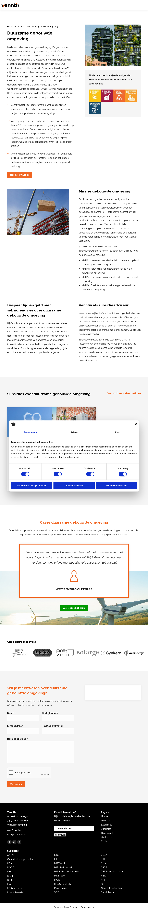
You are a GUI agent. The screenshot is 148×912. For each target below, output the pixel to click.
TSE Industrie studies (112, 871)
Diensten (105, 820)
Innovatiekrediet (15, 892)
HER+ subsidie (14, 888)
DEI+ (9, 863)
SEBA (104, 855)
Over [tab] (117, 432)
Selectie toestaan (74, 485)
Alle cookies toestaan (116, 485)
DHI (9, 871)
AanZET (11, 855)
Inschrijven (60, 835)
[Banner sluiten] (136, 424)
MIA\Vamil (59, 863)
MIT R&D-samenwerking (67, 871)
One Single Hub (62, 884)
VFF (103, 880)
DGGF (10, 867)
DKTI (10, 875)
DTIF (10, 880)
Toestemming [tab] (30, 432)
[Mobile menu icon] (144, 5)
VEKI (103, 875)
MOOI (57, 880)
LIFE (56, 859)
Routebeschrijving (18, 824)
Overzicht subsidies (111, 888)
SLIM (104, 863)
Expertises (20, 26)
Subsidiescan (108, 892)
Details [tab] (74, 432)
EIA (9, 884)
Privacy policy (87, 907)
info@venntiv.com (16, 834)
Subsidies (106, 829)
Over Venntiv (108, 833)
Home (10, 26)
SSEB (104, 867)
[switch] (58, 474)
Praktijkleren (60, 888)
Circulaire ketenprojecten (20, 859)
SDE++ (57, 892)
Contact (105, 841)
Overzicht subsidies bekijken (124, 393)
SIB (103, 859)
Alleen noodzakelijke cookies (31, 485)
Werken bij (106, 837)
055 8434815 (14, 830)
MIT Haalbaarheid (63, 867)
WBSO (104, 884)
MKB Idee (59, 875)
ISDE (56, 855)
